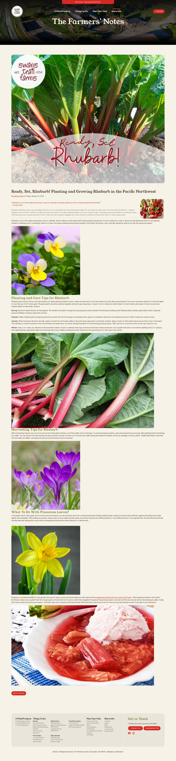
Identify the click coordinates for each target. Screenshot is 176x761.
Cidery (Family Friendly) (76, 725)
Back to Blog (18, 693)
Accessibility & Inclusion (94, 731)
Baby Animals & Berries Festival (40, 728)
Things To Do (81, 11)
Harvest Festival (38, 723)
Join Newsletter (152, 728)
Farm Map (90, 735)
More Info (116, 11)
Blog (106, 725)
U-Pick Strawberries (22, 725)
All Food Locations (75, 727)
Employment (109, 731)
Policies (89, 733)
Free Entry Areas (75, 721)
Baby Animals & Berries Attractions (58, 726)
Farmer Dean (18, 196)
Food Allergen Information (91, 728)
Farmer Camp (37, 731)
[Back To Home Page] (17, 11)
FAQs (88, 725)
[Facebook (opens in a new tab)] (129, 733)
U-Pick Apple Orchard (22, 721)
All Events (36, 733)
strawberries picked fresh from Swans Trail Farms (113, 597)
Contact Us (135, 728)
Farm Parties (37, 742)
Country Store (73, 723)
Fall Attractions (56, 723)
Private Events (37, 740)
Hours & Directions (93, 723)
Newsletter (108, 727)
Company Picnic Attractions (56, 730)
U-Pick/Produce (62, 11)
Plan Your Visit (100, 11)
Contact (107, 721)
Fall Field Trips (55, 738)
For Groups (37, 736)
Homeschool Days (57, 740)
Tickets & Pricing (92, 721)
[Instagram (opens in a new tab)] (133, 733)
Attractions (55, 721)
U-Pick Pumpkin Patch (22, 723)
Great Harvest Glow (39, 725)
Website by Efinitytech (115, 752)
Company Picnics (38, 738)
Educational (55, 736)
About (107, 723)
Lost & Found (109, 729)
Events (35, 721)
